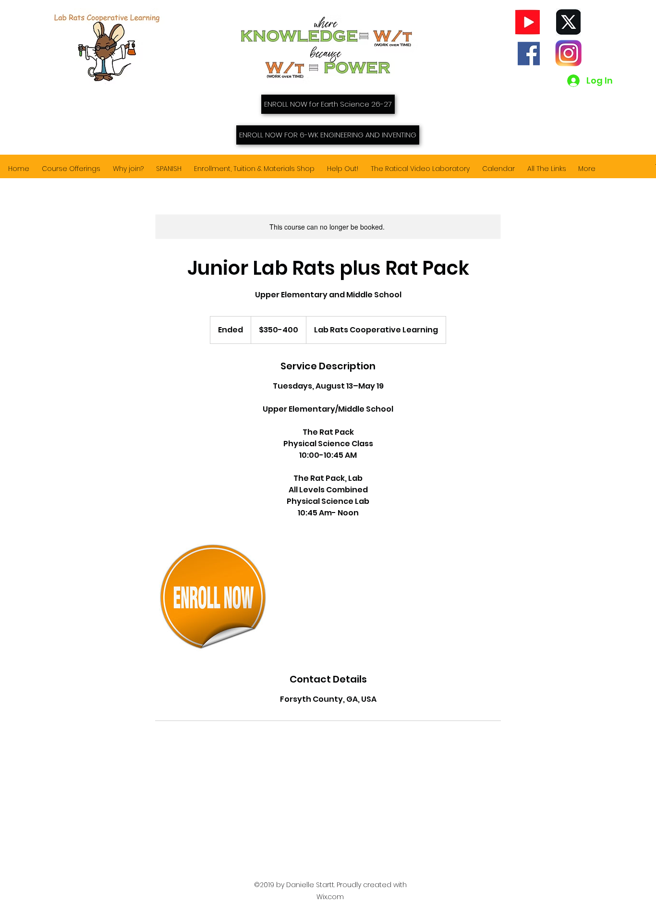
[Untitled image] (211, 595)
